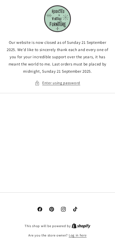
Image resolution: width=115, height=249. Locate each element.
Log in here (78, 235)
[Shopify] (81, 226)
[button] (57, 83)
